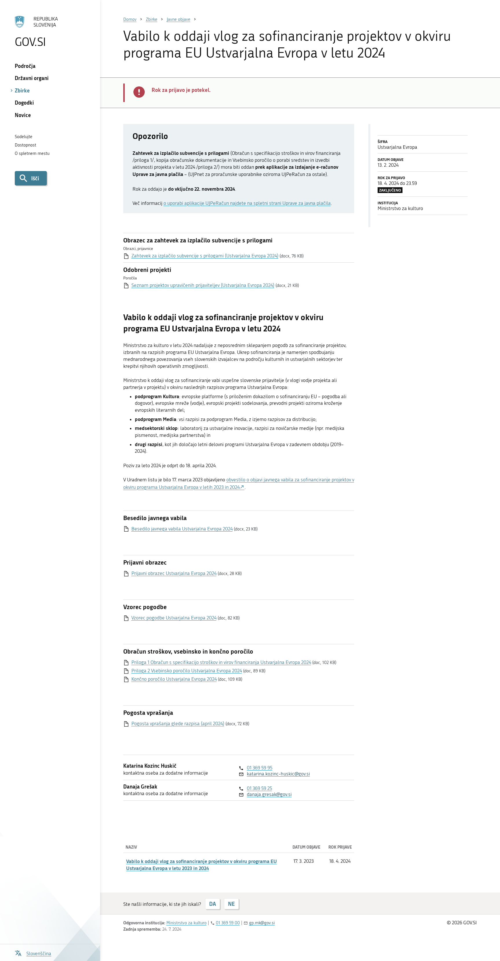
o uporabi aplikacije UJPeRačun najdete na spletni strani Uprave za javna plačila (247, 203)
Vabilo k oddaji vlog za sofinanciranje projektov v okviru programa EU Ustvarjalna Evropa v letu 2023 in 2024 (201, 864)
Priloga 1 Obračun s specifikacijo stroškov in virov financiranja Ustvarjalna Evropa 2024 (221, 662)
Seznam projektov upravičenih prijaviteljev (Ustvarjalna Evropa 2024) (202, 285)
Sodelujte (23, 136)
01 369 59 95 (259, 768)
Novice (23, 115)
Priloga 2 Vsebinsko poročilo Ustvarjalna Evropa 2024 (186, 671)
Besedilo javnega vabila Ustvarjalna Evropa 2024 (182, 529)
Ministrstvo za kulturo (186, 922)
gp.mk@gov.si (262, 922)
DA (212, 904)
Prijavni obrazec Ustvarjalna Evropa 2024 (173, 573)
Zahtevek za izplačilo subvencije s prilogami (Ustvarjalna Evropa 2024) (204, 256)
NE (231, 904)
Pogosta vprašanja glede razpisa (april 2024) (177, 723)
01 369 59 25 (259, 788)
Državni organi (32, 78)
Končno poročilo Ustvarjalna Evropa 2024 (174, 679)
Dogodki (24, 102)
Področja (25, 66)
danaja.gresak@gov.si (269, 794)
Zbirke (22, 90)
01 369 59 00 (228, 922)
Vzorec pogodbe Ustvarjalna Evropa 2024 (173, 618)
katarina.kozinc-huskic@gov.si (278, 774)
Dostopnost (25, 145)
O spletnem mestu (32, 153)
